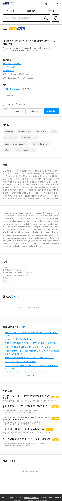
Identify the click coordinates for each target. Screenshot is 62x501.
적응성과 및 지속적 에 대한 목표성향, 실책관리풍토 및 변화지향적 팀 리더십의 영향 (26, 418)
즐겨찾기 (55, 21)
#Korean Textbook (40, 143)
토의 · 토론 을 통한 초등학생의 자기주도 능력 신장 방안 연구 (26, 440)
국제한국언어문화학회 (12, 63)
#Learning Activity (29, 137)
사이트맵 (58, 497)
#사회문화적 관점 (24, 131)
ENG (57, 5)
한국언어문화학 (9, 66)
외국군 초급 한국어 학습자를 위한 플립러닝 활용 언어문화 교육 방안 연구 (30, 347)
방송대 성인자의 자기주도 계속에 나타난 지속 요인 (26, 407)
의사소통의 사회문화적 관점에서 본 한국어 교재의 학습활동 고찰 (27, 372)
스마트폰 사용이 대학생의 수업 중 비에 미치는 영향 (23, 429)
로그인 (45, 4)
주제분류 (10, 10)
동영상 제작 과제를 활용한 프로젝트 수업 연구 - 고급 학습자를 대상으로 (29, 357)
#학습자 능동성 (11, 137)
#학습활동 (9, 131)
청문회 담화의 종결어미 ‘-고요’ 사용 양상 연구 (20, 361)
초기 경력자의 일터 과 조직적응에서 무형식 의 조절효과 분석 (26, 397)
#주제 (53, 131)
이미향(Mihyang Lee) (11, 88)
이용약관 (18, 497)
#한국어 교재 (41, 131)
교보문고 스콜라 (6, 497)
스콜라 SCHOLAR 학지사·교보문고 (9, 4)
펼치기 (29, 375)
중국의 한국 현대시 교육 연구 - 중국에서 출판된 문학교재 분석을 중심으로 (30, 343)
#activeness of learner (24, 150)
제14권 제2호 (8, 70)
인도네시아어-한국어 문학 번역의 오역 (18, 339)
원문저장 (34, 111)
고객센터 (51, 5)
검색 (45, 20)
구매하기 (50, 111)
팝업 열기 (17, 296)
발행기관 (31, 10)
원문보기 (17, 111)
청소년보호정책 (47, 497)
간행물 (52, 10)
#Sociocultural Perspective (16, 143)
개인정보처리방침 (31, 497)
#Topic (7, 150)
